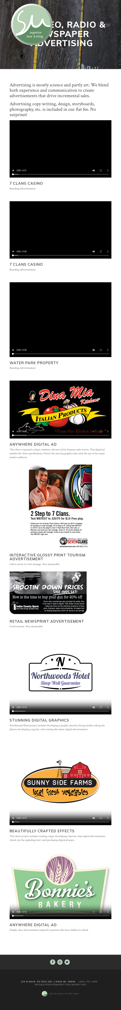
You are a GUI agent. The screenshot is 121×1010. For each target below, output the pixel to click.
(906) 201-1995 (88, 981)
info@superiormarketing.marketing (60, 984)
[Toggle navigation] (107, 24)
